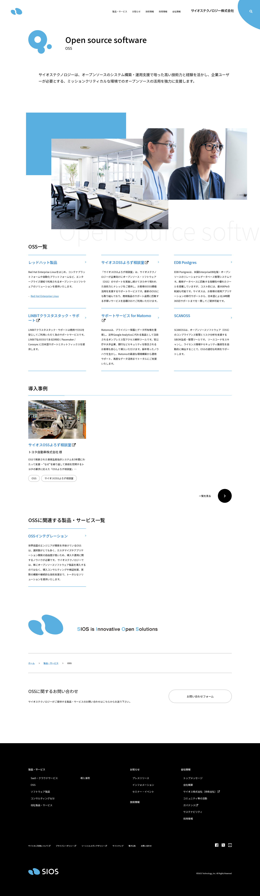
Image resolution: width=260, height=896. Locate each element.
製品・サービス (36, 769)
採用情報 (188, 818)
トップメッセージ (193, 778)
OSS (34, 478)
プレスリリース (140, 778)
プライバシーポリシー (65, 845)
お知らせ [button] (136, 11)
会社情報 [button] (176, 11)
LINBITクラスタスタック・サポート (53, 318)
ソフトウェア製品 (40, 791)
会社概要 (188, 785)
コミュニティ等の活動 (195, 798)
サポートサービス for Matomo (126, 315)
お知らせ (135, 769)
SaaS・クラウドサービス (44, 778)
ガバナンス (189, 805)
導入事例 (85, 778)
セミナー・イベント (143, 791)
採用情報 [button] (163, 11)
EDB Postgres (185, 262)
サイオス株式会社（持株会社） (200, 791)
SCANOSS (182, 315)
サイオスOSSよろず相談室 (122, 262)
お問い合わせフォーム (200, 696)
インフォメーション (143, 785)
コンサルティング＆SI (42, 798)
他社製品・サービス (41, 805)
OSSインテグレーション (48, 536)
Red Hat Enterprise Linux (45, 296)
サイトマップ (118, 845)
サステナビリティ (192, 812)
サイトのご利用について (38, 845)
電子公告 (132, 845)
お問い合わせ (146, 845)
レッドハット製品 (42, 262)
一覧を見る (205, 496)
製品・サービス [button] (119, 11)
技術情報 (149, 11)
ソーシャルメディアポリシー (93, 845)
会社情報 (185, 769)
